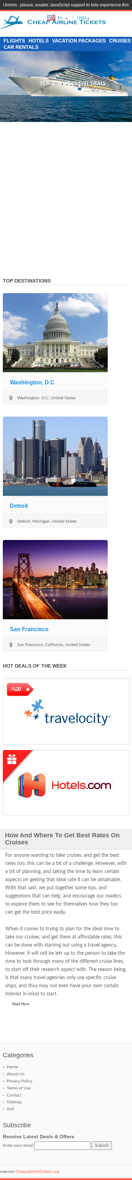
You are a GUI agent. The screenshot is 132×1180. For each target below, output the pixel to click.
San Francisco (29, 629)
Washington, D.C (32, 382)
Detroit (19, 506)
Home (12, 1067)
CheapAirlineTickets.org (37, 1171)
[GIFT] (66, 783)
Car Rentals (21, 47)
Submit (101, 1145)
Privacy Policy (19, 1081)
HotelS (39, 40)
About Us (15, 1074)
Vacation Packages (79, 40)
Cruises (120, 40)
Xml (10, 1109)
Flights (14, 40)
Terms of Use (19, 1088)
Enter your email (18, 1145)
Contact (14, 1095)
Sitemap (14, 1102)
